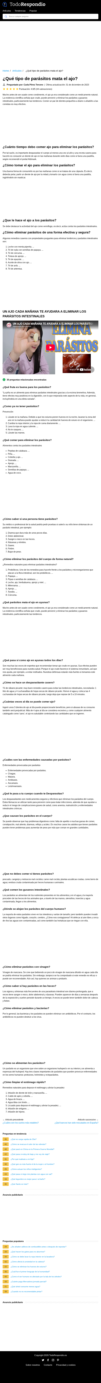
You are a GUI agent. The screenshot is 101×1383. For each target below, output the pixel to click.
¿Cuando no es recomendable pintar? (26, 1291)
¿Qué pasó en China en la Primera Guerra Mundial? (32, 1149)
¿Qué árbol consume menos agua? (25, 1286)
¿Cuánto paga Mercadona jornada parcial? (29, 1282)
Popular (33, 11)
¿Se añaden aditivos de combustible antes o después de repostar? (38, 1247)
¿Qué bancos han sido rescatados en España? (76, 1123)
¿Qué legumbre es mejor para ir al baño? (28, 1179)
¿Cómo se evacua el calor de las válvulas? (28, 1144)
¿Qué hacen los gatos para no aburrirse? (28, 1252)
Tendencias (20, 11)
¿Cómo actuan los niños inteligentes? (26, 1169)
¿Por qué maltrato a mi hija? (22, 1159)
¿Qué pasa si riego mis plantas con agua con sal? (31, 1174)
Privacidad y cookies (65, 1365)
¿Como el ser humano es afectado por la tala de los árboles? (36, 1277)
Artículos (7, 11)
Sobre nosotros (33, 1365)
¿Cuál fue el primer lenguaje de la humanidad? (30, 1272)
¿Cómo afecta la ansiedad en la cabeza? (28, 1262)
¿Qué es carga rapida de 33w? (24, 1139)
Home (6, 70)
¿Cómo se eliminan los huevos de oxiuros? (29, 1267)
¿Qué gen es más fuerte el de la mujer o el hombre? (32, 1164)
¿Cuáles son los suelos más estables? (21, 1123)
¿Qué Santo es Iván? (19, 1184)
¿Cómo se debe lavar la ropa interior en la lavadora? (33, 1257)
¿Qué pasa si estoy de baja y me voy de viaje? (30, 1154)
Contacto (48, 1365)
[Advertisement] (50, 43)
